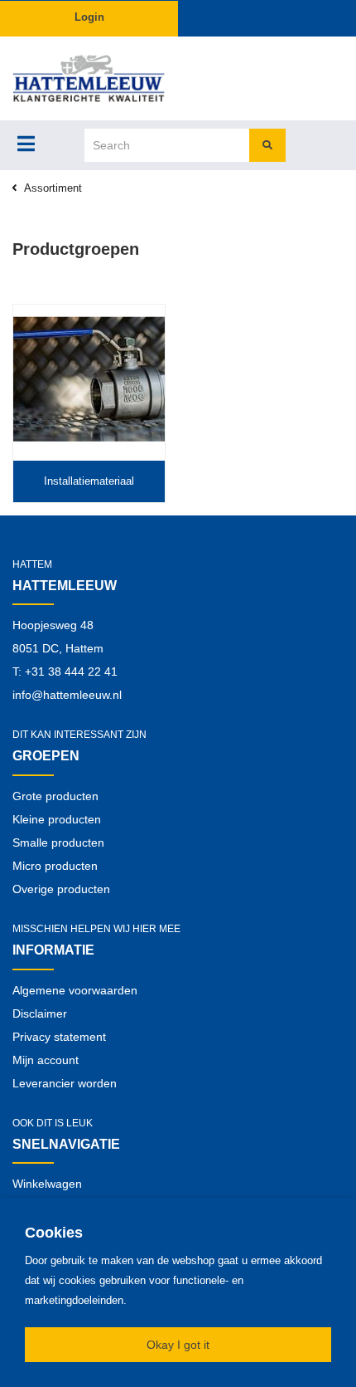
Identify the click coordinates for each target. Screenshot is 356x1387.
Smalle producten (58, 842)
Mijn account (45, 1060)
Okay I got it (178, 1344)
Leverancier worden (64, 1083)
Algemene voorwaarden (74, 990)
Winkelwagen (47, 1183)
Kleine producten (56, 819)
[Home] (89, 78)
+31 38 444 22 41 (71, 671)
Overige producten (61, 889)
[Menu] (26, 143)
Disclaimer (39, 1013)
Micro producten (55, 865)
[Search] (267, 145)
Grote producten (55, 796)
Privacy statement (59, 1036)
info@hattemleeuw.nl (67, 694)
